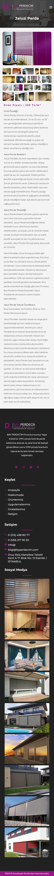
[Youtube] (38, 466)
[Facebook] (16, 466)
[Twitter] (30, 466)
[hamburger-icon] (51, 7)
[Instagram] (23, 466)
